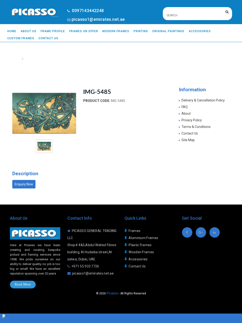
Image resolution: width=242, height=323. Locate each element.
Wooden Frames (141, 252)
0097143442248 (87, 10)
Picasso (112, 293)
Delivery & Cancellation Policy (203, 100)
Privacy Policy (192, 120)
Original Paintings (168, 31)
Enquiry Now (24, 184)
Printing (141, 31)
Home (11, 31)
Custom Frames (20, 38)
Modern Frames (115, 31)
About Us (28, 31)
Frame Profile (53, 31)
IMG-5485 (32, 58)
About (186, 113)
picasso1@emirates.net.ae (98, 19)
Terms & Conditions (196, 127)
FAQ (185, 107)
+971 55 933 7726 (85, 266)
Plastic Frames (140, 245)
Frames (134, 231)
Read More (23, 284)
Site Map (188, 140)
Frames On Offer (83, 31)
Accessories (200, 31)
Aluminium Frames (143, 238)
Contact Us (48, 38)
